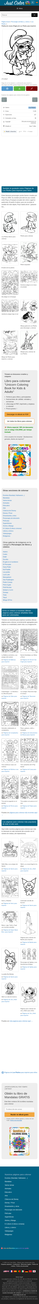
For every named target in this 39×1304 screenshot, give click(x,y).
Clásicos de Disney (9, 510)
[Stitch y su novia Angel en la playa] (28, 861)
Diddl (5, 557)
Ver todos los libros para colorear (19, 421)
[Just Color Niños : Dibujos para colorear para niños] (17, 2)
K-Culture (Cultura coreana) (12, 528)
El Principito (7, 564)
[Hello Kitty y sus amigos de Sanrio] (10, 861)
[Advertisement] (19, 159)
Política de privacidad (16, 1120)
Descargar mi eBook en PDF (17, 414)
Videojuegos (7, 533)
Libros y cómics (8, 531)
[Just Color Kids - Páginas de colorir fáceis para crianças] (19, 1271)
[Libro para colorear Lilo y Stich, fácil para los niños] (28, 1006)
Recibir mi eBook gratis (19, 1115)
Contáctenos (16, 1264)
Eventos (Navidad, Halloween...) (14, 495)
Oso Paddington (8, 580)
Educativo (6, 505)
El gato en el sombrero (10, 562)
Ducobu (5, 559)
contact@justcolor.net (19, 1295)
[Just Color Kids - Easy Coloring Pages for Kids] (6, 1271)
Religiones (6, 536)
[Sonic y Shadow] (10, 898)
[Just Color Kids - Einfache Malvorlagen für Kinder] (26, 1271)
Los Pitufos (32, 107)
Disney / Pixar (7, 513)
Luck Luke (6, 574)
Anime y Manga (8, 526)
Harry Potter (7, 567)
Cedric (5, 554)
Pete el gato (7, 585)
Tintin (5, 595)
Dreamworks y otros (9, 515)
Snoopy (5, 592)
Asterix (5, 552)
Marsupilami (7, 577)
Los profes (6, 572)
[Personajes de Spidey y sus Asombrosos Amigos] (28, 959)
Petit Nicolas (7, 587)
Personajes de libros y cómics (20, 22)
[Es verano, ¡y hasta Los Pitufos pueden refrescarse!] (10, 265)
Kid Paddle (6, 569)
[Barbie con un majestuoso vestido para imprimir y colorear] (28, 935)
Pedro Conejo (7, 582)
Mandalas (6, 498)
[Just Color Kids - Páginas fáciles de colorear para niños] (15, 1271)
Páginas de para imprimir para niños (20, 1072)
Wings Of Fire (7, 600)
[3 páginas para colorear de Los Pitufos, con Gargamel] (28, 323)
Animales (6, 503)
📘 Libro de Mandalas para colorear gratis (15, 1248)
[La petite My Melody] (10, 971)
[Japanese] (34, 1271)
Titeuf (5, 597)
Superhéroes (7, 523)
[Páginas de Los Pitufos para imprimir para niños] (3, 1072)
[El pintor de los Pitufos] (28, 349)
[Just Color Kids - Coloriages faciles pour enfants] (11, 1271)
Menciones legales (26, 1264)
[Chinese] (30, 1271)
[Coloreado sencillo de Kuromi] (28, 898)
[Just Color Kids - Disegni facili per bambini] (22, 1271)
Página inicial (6, 22)
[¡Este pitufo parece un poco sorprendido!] (28, 233)
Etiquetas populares (6, 1264)
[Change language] (37, 2)
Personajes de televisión (11, 518)
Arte (4, 508)
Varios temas (7, 500)
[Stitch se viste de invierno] (10, 994)
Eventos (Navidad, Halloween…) (16, 1178)
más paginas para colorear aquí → (21, 1021)
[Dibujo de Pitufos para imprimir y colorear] (10, 354)
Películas (6, 521)
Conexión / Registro (32, 2)
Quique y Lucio (8, 590)
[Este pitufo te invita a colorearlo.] (10, 234)
